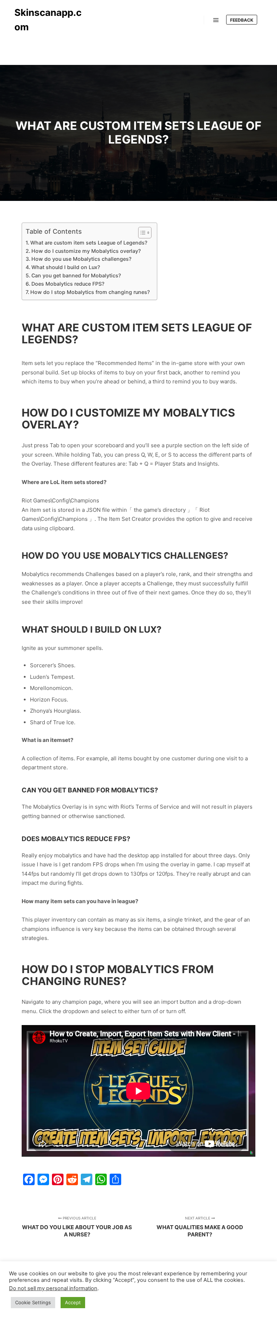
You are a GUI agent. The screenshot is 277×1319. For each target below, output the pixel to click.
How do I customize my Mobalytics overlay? (86, 251)
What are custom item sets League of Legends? (88, 242)
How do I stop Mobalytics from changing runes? (90, 292)
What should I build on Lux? (65, 267)
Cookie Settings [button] (33, 1302)
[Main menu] (216, 20)
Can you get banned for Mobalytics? (76, 275)
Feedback (241, 20)
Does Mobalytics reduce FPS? (67, 284)
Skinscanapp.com (48, 19)
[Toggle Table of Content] (141, 233)
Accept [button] (73, 1302)
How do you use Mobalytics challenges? (81, 259)
